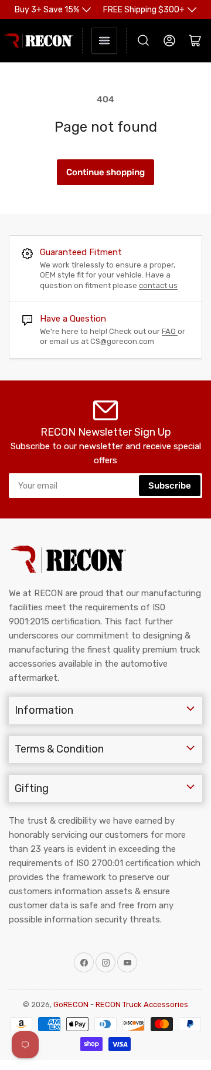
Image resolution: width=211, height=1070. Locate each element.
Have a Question (73, 318)
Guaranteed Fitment (81, 252)
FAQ (170, 331)
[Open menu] (104, 41)
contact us (158, 285)
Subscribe (169, 485)
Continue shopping (105, 172)
